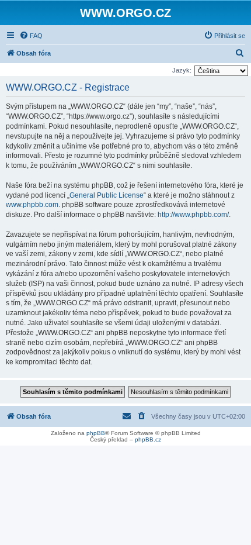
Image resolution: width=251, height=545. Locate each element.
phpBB (95, 433)
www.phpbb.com (32, 205)
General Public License (106, 195)
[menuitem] (31, 36)
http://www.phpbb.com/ (193, 215)
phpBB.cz (148, 439)
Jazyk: (181, 70)
